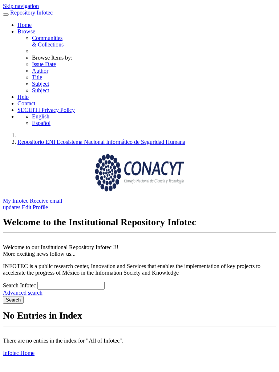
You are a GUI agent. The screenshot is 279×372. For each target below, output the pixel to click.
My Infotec (15, 201)
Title (37, 77)
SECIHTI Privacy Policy (46, 110)
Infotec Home (19, 353)
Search (13, 300)
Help (23, 97)
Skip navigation (21, 6)
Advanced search (23, 293)
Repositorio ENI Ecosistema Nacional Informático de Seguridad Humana (101, 142)
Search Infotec (19, 285)
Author (40, 71)
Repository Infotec (31, 12)
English (40, 116)
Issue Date (44, 64)
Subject (40, 84)
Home (24, 25)
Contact (26, 103)
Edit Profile (35, 207)
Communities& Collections (48, 41)
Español (41, 123)
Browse (26, 31)
